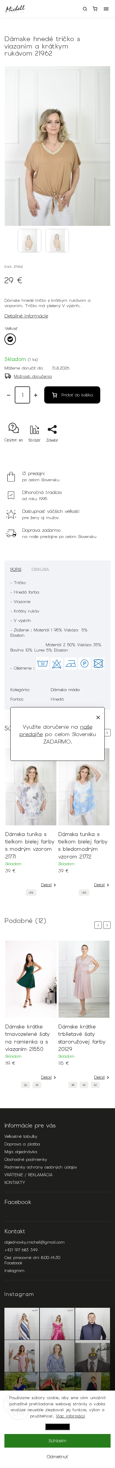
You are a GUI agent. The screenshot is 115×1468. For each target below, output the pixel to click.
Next (108, 732)
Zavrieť (95, 450)
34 (36, 1085)
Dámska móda (65, 689)
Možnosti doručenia (33, 376)
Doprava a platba (22, 1144)
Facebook (13, 1263)
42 (95, 1085)
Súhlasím (57, 1441)
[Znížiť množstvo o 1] (8, 395)
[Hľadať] (84, 8)
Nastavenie (57, 1426)
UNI (31, 893)
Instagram (14, 1270)
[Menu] (106, 9)
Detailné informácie (26, 315)
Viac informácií (70, 1416)
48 (72, 1085)
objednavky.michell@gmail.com (34, 1242)
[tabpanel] (31, 823)
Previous (99, 925)
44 (84, 1085)
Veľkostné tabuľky (20, 1136)
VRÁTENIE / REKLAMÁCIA (28, 1174)
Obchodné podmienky (25, 1159)
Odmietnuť (57, 1457)
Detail (46, 884)
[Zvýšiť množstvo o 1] (35, 395)
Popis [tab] (15, 569)
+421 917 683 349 (20, 1250)
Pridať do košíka (77, 395)
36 (25, 1085)
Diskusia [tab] (40, 569)
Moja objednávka (20, 1151)
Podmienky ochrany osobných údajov (40, 1167)
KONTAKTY (14, 1182)
